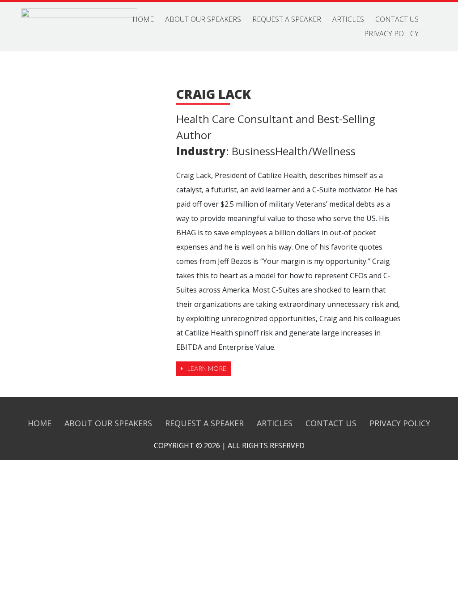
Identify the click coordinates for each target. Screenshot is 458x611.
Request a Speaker (286, 19)
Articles (348, 19)
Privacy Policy (391, 33)
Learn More (206, 368)
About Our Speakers (203, 19)
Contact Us (397, 19)
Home (143, 19)
